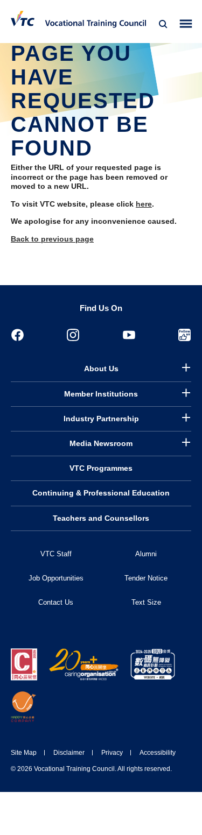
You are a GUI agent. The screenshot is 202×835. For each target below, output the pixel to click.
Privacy (112, 752)
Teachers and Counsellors (101, 518)
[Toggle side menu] (186, 24)
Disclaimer (69, 752)
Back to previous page (52, 239)
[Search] (163, 24)
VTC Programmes (101, 468)
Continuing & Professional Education (101, 493)
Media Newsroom (101, 443)
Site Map (24, 752)
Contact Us (55, 602)
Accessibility (158, 752)
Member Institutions (101, 394)
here (144, 204)
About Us (101, 368)
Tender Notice (146, 578)
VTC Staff (56, 554)
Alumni (146, 554)
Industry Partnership (101, 418)
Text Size (146, 602)
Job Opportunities (56, 578)
